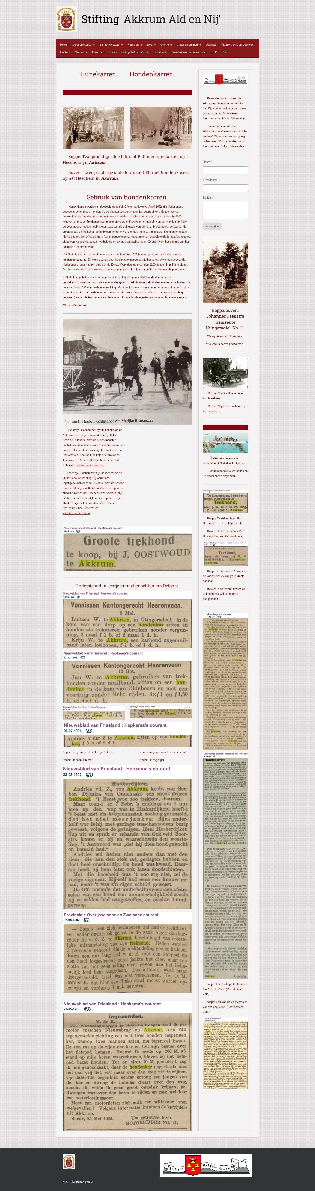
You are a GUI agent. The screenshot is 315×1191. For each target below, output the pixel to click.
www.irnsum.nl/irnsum (91, 465)
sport (169, 292)
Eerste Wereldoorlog (123, 264)
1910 (179, 216)
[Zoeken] (224, 51)
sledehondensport (114, 282)
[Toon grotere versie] (225, 269)
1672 (159, 206)
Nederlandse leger (74, 264)
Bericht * (208, 197)
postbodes (173, 259)
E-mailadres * (211, 179)
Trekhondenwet (96, 221)
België (134, 282)
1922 (134, 254)
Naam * (207, 161)
